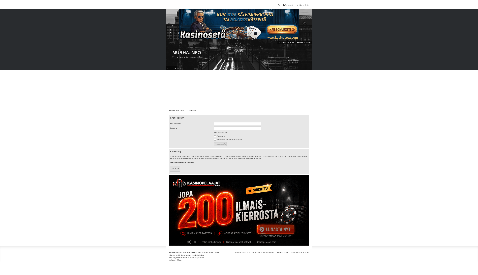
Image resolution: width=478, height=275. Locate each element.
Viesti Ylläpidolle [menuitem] (268, 252)
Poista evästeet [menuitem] (282, 252)
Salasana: (173, 128)
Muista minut (220, 136)
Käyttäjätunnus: (175, 124)
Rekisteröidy (175, 168)
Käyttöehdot (174, 162)
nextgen (201, 258)
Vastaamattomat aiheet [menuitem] (286, 42)
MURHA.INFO (186, 52)
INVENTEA (193, 258)
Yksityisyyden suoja (187, 162)
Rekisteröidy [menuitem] (289, 5)
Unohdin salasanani (221, 132)
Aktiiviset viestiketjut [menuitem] (304, 42)
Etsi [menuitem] (175, 68)
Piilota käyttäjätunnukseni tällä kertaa (229, 139)
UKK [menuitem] (169, 68)
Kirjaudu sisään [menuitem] (304, 5)
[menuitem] (172, 260)
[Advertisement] (239, 90)
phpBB (192, 252)
